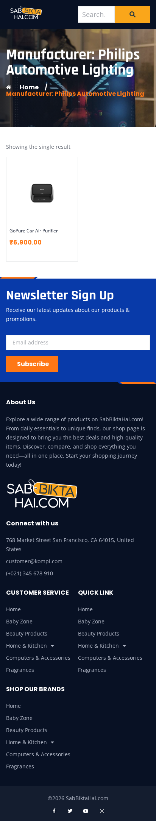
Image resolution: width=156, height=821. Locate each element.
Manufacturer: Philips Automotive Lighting (75, 93)
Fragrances (20, 669)
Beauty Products (26, 633)
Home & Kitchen (26, 645)
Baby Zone (19, 621)
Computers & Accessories (38, 657)
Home (13, 609)
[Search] (132, 14)
